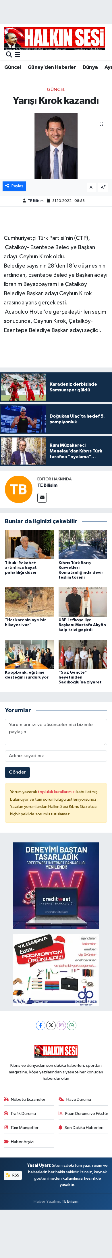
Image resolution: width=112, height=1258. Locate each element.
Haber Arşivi (22, 1142)
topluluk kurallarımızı (57, 792)
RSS (15, 1175)
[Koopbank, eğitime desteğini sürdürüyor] (29, 654)
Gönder (17, 772)
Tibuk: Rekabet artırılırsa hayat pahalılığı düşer (21, 568)
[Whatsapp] (71, 1025)
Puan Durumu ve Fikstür (86, 1113)
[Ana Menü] (17, 55)
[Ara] (9, 55)
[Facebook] (40, 1025)
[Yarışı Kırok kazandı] (56, 146)
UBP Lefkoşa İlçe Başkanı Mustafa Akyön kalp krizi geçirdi (82, 625)
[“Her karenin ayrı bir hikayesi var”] (29, 601)
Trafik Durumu (23, 1113)
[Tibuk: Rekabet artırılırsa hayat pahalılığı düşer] (29, 544)
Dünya (90, 67)
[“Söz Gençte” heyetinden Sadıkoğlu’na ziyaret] (83, 654)
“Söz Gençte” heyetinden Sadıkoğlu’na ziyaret (80, 677)
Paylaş (17, 186)
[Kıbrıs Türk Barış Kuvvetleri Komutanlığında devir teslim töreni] (83, 544)
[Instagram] (61, 1025)
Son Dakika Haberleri (84, 1128)
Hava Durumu (78, 1099)
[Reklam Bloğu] (56, 885)
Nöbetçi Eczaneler (28, 1099)
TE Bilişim (70, 1201)
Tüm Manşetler (24, 1128)
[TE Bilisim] (18, 489)
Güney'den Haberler (52, 67)
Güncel (12, 67)
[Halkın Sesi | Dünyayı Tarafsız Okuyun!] (54, 38)
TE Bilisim (36, 201)
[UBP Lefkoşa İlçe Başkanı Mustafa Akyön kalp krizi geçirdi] (83, 601)
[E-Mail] (42, 498)
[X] (51, 1025)
